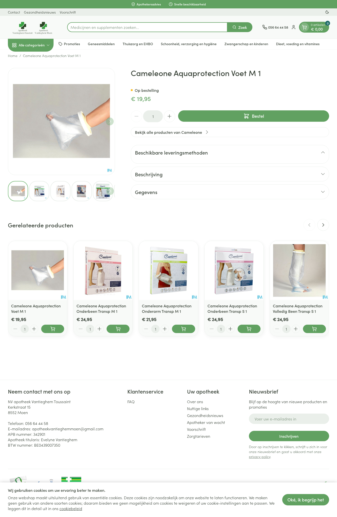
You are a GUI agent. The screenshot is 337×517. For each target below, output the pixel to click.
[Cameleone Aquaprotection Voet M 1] (37, 270)
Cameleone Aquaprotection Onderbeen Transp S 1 (232, 308)
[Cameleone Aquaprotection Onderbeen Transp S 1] (234, 270)
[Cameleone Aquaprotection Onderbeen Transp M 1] (103, 270)
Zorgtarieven (198, 436)
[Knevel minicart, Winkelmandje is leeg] (304, 27)
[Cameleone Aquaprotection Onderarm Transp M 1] (168, 270)
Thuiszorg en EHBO (138, 43)
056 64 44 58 (36, 423)
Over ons (195, 401)
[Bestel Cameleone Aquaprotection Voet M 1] (52, 329)
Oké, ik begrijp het (305, 500)
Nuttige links (198, 408)
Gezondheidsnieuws (40, 12)
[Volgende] (110, 121)
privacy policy (259, 456)
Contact (14, 12)
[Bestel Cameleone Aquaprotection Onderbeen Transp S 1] (249, 329)
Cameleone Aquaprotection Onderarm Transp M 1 (166, 308)
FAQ (131, 401)
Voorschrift (68, 12)
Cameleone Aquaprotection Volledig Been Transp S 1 (297, 308)
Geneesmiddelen (101, 43)
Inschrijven (289, 436)
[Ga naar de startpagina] (32, 27)
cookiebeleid (70, 508)
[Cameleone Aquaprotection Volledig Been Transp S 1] (299, 270)
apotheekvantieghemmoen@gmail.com (67, 428)
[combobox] (147, 27)
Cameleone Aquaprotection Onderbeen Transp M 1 (101, 308)
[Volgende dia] (323, 225)
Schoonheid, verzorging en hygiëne (189, 43)
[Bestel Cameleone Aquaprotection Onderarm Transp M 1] (183, 329)
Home (13, 55)
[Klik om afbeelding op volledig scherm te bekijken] (61, 121)
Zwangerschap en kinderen (246, 43)
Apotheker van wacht (206, 422)
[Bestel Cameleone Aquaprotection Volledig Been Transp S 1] (314, 329)
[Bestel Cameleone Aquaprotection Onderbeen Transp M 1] (118, 329)
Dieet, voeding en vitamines (297, 43)
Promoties (72, 43)
